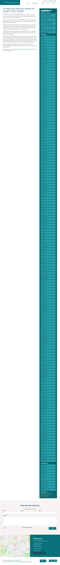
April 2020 (43, 238)
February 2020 (43, 243)
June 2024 (43, 104)
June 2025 (43, 71)
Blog (48, 3)
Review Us (43, 560)
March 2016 (43, 358)
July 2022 (43, 165)
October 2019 (43, 248)
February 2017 (43, 329)
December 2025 (44, 55)
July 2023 (43, 133)
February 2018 (43, 297)
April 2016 (43, 356)
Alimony (42, 465)
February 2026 (43, 50)
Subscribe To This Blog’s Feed (46, 494)
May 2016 (43, 353)
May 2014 (43, 417)
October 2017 (43, 307)
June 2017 (43, 318)
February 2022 (43, 179)
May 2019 (43, 256)
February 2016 (43, 361)
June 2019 (43, 254)
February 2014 (43, 425)
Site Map (8, 561)
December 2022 (44, 152)
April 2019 (43, 259)
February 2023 (43, 146)
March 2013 (43, 455)
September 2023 (44, 128)
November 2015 (44, 369)
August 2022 (43, 163)
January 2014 (43, 428)
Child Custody (43, 470)
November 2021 (44, 187)
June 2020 (43, 232)
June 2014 (43, 415)
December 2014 (44, 399)
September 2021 (44, 192)
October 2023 (43, 125)
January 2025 (43, 85)
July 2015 (43, 380)
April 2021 (43, 205)
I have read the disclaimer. (27, 527)
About (42, 3)
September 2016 (44, 342)
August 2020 (43, 227)
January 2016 (43, 364)
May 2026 (43, 42)
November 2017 (44, 305)
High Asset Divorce (44, 481)
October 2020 (43, 222)
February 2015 (43, 393)
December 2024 (44, 87)
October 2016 (43, 340)
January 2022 (43, 181)
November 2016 (44, 337)
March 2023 (43, 144)
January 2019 (43, 267)
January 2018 (43, 299)
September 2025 (44, 63)
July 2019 (43, 251)
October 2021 (43, 189)
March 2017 (43, 326)
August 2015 (43, 377)
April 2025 (43, 77)
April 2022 (43, 173)
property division (11, 34)
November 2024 (44, 90)
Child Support (43, 473)
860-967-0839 (52, 1)
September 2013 (44, 439)
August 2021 (43, 195)
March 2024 (43, 112)
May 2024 (43, 106)
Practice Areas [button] (34, 3)
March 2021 (43, 208)
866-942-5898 (39, 546)
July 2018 (43, 283)
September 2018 (44, 278)
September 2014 (44, 407)
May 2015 (43, 385)
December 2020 (44, 216)
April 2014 (43, 420)
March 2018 (43, 294)
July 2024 (43, 101)
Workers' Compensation (45, 489)
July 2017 (43, 315)
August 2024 (43, 98)
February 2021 (43, 211)
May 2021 (43, 203)
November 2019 (44, 246)
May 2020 (43, 235)
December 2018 (44, 270)
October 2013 (43, 436)
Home (28, 3)
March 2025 (43, 79)
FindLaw (30, 561)
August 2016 (43, 345)
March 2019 (43, 262)
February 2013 (43, 458)
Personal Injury (44, 484)
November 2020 (44, 219)
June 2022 (43, 168)
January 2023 (43, 149)
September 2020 (44, 224)
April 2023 (43, 141)
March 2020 (43, 240)
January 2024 (43, 117)
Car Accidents (43, 468)
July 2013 (43, 444)
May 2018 (43, 289)
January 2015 (43, 396)
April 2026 (43, 45)
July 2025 (43, 69)
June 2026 (43, 39)
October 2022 (43, 157)
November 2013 (44, 433)
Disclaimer (5, 527)
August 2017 (43, 313)
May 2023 (43, 138)
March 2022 (43, 176)
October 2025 (43, 61)
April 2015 (43, 388)
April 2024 (43, 109)
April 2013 (43, 452)
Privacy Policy (13, 561)
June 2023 (43, 136)
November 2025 (44, 58)
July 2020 (43, 230)
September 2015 (44, 374)
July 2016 (43, 348)
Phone (40, 510)
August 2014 (43, 409)
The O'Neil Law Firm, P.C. (10, 560)
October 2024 (43, 93)
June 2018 (43, 286)
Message (5, 515)
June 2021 (43, 200)
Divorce (42, 476)
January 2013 (43, 460)
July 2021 (43, 197)
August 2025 (43, 66)
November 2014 (44, 401)
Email (22, 510)
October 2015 (43, 372)
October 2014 (43, 404)
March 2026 (43, 47)
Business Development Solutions (22, 561)
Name (4, 510)
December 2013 (44, 431)
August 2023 (43, 130)
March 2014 (43, 423)
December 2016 (44, 334)
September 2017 (44, 310)
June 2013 (43, 447)
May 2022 (43, 171)
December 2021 (44, 184)
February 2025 (43, 82)
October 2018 (43, 275)
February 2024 (43, 114)
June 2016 (43, 350)
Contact (54, 3)
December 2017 (44, 302)
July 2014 (43, 412)
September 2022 (44, 160)
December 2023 (44, 120)
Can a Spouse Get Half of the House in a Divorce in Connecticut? (22, 49)
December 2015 (44, 366)
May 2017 (43, 321)
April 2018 (43, 291)
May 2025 (43, 74)
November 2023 (44, 122)
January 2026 (43, 53)
